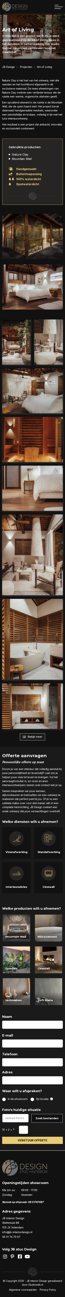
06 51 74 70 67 (11, 1237)
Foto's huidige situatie (21, 1110)
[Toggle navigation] (59, 7)
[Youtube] (27, 1256)
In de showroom (18, 1099)
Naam (7, 1017)
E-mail (7, 1035)
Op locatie (42, 1099)
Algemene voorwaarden (23, 1289)
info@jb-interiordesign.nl (17, 1232)
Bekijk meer (35, 736)
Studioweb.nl (35, 1284)
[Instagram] (5, 1256)
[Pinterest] (12, 1256)
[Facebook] (20, 1256)
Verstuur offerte (32, 1140)
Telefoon (10, 1054)
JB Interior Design (37, 1280)
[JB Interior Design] (14, 6)
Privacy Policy (48, 1289)
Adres (7, 1072)
